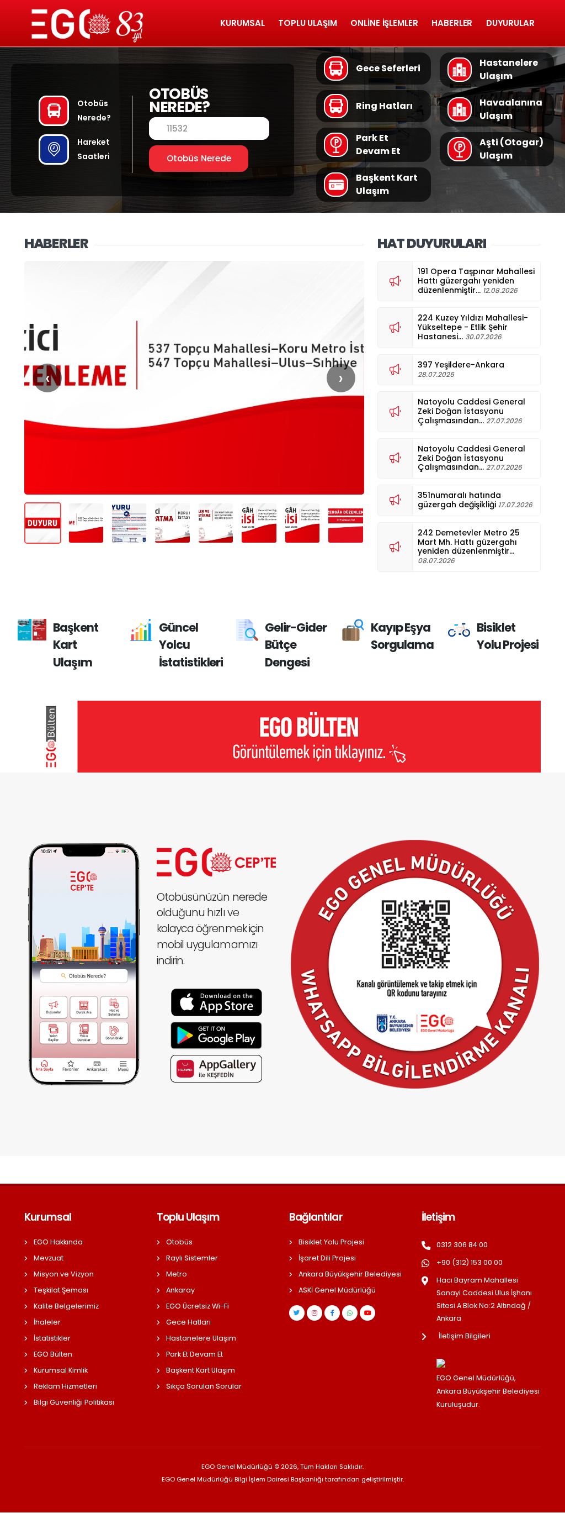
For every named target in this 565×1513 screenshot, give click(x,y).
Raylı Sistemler (192, 1258)
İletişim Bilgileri (465, 1336)
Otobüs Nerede (199, 158)
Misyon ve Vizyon (64, 1274)
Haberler (451, 23)
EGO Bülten (53, 1354)
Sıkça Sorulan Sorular (204, 1386)
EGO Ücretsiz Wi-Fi (197, 1306)
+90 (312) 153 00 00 (469, 1262)
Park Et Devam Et (194, 1354)
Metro (176, 1274)
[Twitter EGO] (297, 1313)
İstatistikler (52, 1338)
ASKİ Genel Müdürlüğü (337, 1290)
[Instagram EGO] (314, 1313)
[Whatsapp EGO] (350, 1313)
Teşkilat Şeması (61, 1290)
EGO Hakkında (58, 1242)
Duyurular (510, 23)
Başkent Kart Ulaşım (200, 1370)
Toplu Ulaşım (307, 23)
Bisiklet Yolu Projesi (331, 1242)
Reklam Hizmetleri (65, 1386)
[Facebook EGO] (332, 1313)
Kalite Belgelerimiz (66, 1306)
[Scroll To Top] (545, 1500)
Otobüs (179, 1242)
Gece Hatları (188, 1322)
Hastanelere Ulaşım (201, 1338)
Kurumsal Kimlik (61, 1370)
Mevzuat (48, 1258)
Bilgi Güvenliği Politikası (74, 1402)
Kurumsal (242, 23)
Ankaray (180, 1290)
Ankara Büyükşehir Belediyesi (350, 1274)
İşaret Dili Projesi (327, 1258)
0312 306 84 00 (462, 1244)
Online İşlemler (384, 23)
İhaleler (47, 1322)
